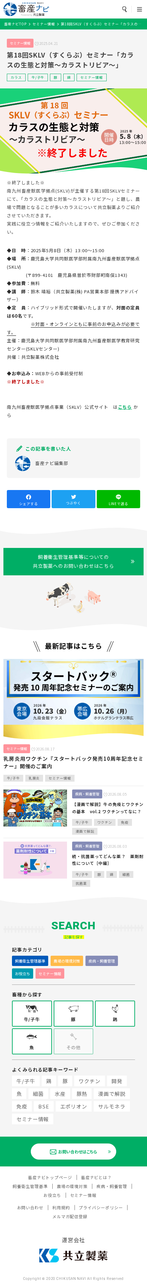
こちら (125, 407)
